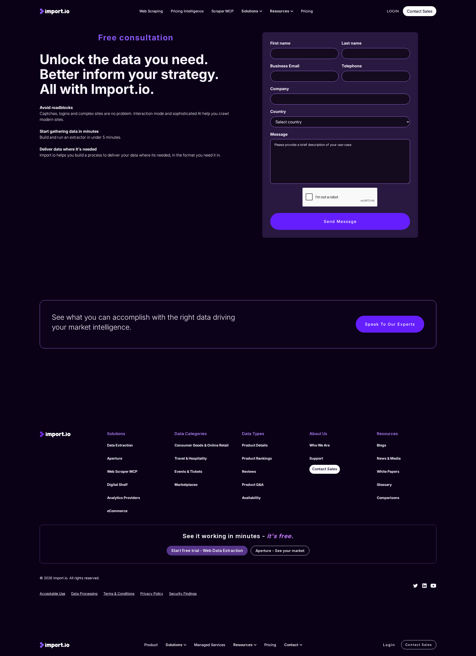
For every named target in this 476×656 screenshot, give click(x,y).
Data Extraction (120, 445)
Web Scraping (151, 11)
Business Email (284, 65)
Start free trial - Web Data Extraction (207, 550)
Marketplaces (186, 484)
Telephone (352, 65)
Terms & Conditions (118, 593)
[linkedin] (424, 586)
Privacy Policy (151, 593)
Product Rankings (257, 458)
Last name (351, 43)
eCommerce (117, 511)
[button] (251, 11)
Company (279, 88)
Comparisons (388, 498)
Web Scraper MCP (122, 471)
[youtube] (433, 586)
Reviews (249, 471)
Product (151, 645)
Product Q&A (253, 484)
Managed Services (209, 645)
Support (316, 458)
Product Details (255, 445)
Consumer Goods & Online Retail (202, 445)
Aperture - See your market (280, 551)
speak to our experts (390, 324)
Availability (251, 498)
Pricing (307, 11)
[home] (54, 11)
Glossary (384, 484)
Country (278, 111)
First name (280, 43)
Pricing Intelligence (187, 11)
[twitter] (415, 586)
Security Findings (183, 593)
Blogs (381, 445)
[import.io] (69, 434)
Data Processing (84, 593)
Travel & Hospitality (191, 458)
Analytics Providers (123, 498)
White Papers (388, 471)
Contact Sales (419, 11)
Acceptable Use (52, 593)
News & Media (389, 458)
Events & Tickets (188, 471)
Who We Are (319, 445)
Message (279, 134)
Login (389, 645)
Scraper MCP (222, 11)
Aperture (114, 458)
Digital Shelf (117, 484)
